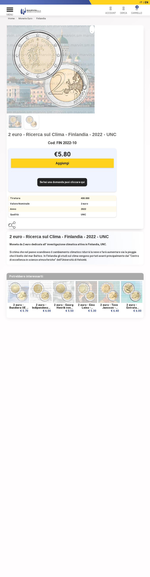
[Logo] (27, 13)
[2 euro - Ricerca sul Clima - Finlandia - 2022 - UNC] (51, 69)
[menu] (10, 10)
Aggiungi (62, 163)
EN (146, 2)
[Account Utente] (110, 10)
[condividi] (12, 225)
